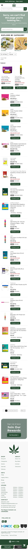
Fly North (12, 392)
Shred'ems (12, 327)
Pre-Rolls (18, 50)
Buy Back (17, 461)
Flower (3, 50)
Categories (4, 461)
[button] (2, 5)
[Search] (25, 9)
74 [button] (21, 410)
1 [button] (6, 410)
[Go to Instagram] (5, 521)
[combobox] (12, 9)
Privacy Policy (4, 535)
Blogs (2, 480)
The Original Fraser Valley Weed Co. (18, 171)
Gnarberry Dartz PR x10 (16, 300)
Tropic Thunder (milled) (16, 111)
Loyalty (3, 482)
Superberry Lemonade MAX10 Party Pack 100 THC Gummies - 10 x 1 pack (18, 330)
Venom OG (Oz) (5, 78)
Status (11, 142)
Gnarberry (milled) (15, 95)
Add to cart (8, 87)
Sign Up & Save (14, 424)
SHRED (11, 93)
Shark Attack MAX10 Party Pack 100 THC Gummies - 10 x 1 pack (18, 348)
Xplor (11, 313)
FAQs (2, 475)
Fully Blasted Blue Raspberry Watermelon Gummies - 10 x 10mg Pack (17, 206)
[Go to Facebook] (3, 521)
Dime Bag (12, 267)
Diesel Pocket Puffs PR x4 (17, 269)
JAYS (11, 220)
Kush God (12, 363)
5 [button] (16, 410)
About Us (17, 458)
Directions (18, 466)
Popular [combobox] (11, 54)
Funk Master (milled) (15, 126)
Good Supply (13, 158)
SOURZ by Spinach (14, 202)
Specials (3, 466)
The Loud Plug (4, 76)
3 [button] (11, 410)
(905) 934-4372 (5, 502)
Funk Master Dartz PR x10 (17, 253)
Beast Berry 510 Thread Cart (17, 314)
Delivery (3, 469)
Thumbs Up (12, 283)
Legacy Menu (4, 477)
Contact (17, 464)
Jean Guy (12, 159)
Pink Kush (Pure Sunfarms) (17, 190)
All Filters (5, 54)
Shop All (3, 458)
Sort (10, 52)
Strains (3, 464)
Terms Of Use (13, 535)
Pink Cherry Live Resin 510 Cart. (18, 237)
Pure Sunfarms (13, 188)
